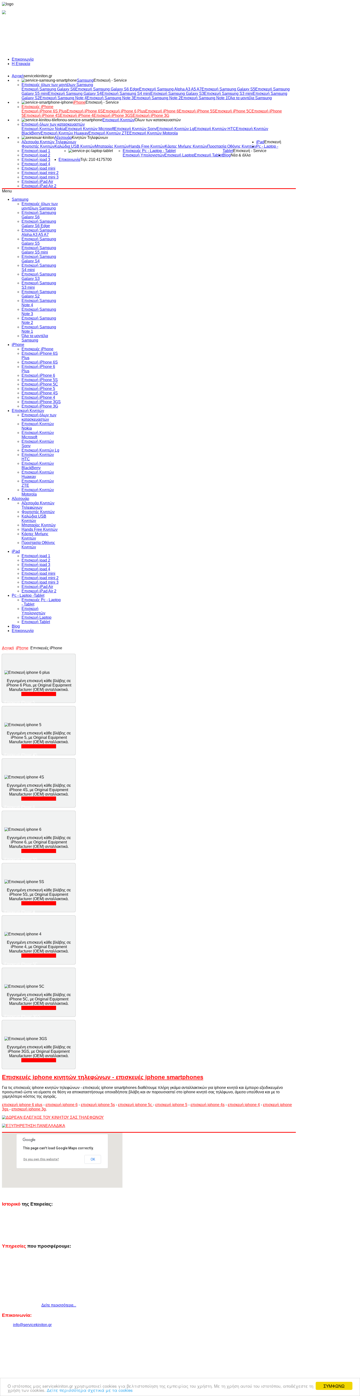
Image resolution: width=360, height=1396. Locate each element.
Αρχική (18, 76)
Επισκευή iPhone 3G (151, 115)
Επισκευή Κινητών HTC (215, 129)
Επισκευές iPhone (37, 107)
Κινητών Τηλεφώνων (90, 137)
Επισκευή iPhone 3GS (113, 115)
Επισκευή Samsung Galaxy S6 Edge (107, 89)
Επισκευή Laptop (179, 155)
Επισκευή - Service (110, 80)
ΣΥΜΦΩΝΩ (334, 1386)
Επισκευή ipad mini (38, 168)
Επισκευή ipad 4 (36, 164)
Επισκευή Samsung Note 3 (110, 98)
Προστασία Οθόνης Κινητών (231, 146)
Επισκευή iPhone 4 (77, 115)
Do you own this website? (41, 1159)
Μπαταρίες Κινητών (112, 146)
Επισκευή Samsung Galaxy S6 (48, 89)
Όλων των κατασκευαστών (158, 120)
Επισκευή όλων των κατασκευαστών (53, 124)
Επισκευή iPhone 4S (42, 115)
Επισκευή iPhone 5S (197, 111)
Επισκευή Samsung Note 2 (157, 98)
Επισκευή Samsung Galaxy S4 (75, 93)
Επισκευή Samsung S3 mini (228, 93)
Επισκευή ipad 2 (36, 155)
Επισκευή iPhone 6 (162, 111)
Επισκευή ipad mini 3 (40, 177)
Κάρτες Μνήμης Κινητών (186, 146)
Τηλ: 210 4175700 (96, 159)
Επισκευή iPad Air (37, 181)
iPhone (79, 102)
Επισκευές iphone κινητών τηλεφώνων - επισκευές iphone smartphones (102, 1077)
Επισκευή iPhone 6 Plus (124, 111)
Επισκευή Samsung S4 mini (126, 93)
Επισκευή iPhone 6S (85, 111)
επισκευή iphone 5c (135, 1105)
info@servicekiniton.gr (32, 1325)
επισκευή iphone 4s (208, 1105)
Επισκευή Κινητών (118, 120)
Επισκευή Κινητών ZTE (108, 133)
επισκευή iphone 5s (98, 1105)
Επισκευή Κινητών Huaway (64, 133)
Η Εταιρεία (21, 64)
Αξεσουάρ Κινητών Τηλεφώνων (49, 142)
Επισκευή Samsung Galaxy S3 (177, 93)
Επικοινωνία (23, 59)
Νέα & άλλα (241, 155)
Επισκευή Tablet (208, 155)
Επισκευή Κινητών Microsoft (89, 129)
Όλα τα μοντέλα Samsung (250, 98)
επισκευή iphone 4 (244, 1105)
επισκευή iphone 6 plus (22, 1105)
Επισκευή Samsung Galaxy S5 (228, 89)
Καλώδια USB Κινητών (75, 146)
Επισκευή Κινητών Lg (175, 129)
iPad (260, 142)
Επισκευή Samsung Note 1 (204, 98)
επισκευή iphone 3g (29, 1109)
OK (93, 1159)
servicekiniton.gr (38, 76)
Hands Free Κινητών (147, 146)
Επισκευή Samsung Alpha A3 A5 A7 (170, 89)
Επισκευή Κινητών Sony (135, 129)
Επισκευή (272, 142)
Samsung (85, 80)
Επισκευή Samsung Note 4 (63, 98)
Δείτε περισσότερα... (38, 694)
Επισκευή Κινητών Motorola (153, 133)
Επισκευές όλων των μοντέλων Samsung (57, 85)
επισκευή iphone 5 (171, 1105)
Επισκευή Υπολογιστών (143, 155)
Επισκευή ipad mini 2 (40, 173)
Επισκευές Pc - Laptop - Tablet (149, 151)
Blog (227, 155)
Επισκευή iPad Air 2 (39, 186)
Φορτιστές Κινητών (38, 146)
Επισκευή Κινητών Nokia (43, 129)
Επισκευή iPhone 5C (233, 111)
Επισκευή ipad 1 (36, 151)
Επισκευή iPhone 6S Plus (44, 111)
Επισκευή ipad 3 (36, 159)
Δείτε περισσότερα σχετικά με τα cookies (90, 1390)
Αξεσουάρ (63, 137)
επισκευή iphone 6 (62, 1105)
